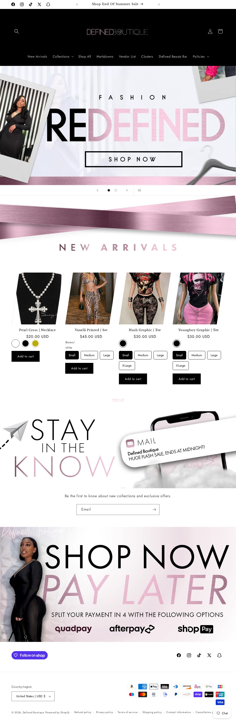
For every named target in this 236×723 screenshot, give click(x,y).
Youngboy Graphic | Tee (198, 330)
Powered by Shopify (57, 712)
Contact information (178, 712)
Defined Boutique (33, 712)
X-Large (127, 364)
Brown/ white (69, 343)
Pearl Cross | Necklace (37, 330)
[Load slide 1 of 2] (108, 190)
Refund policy (82, 712)
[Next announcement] (159, 4)
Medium (89, 354)
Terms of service (128, 712)
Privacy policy (104, 712)
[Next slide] (127, 190)
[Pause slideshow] (138, 190)
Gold (35, 343)
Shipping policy (152, 712)
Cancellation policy (207, 712)
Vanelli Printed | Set (91, 330)
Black (25, 343)
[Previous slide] (97, 190)
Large (107, 354)
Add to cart (26, 356)
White (16, 343)
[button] (17, 31)
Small (72, 354)
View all (118, 399)
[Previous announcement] (77, 4)
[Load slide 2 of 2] (115, 190)
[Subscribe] (154, 509)
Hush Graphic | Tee (145, 330)
